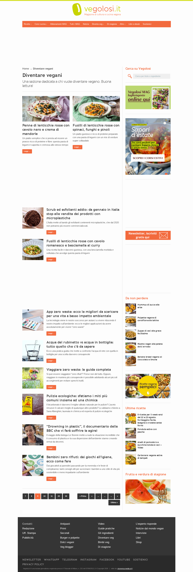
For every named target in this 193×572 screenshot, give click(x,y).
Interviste (141, 533)
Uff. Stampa (29, 533)
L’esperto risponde (146, 523)
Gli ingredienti (106, 533)
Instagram (88, 559)
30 (66, 496)
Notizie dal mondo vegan (150, 528)
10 (44, 496)
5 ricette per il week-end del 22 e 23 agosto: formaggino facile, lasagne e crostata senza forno (150, 420)
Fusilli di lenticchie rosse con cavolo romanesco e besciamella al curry (75, 243)
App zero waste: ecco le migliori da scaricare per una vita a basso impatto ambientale (82, 314)
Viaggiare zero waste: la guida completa (78, 369)
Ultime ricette (135, 408)
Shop (139, 542)
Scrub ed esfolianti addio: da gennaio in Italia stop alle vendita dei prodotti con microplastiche (82, 213)
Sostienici (147, 24)
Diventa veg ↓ (98, 24)
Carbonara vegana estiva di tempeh (150, 456)
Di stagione (112, 24)
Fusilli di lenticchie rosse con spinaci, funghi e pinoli (96, 127)
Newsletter (31, 559)
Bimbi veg (103, 542)
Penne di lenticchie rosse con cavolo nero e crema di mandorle (46, 129)
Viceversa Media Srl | (125, 568)
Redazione (28, 528)
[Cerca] (130, 76)
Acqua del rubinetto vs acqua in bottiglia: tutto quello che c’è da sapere (80, 344)
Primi (63, 528)
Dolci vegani (67, 542)
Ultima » (114, 502)
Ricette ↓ (28, 24)
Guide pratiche (106, 528)
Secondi (64, 533)
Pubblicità (27, 537)
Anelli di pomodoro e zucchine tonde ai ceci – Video (150, 445)
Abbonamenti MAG (58, 24)
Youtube (123, 559)
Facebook (107, 559)
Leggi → (27, 151)
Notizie (86, 24)
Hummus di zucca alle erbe (148, 306)
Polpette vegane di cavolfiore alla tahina (148, 319)
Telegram (69, 559)
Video (101, 523)
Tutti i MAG (75, 24)
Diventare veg (106, 537)
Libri (138, 537)
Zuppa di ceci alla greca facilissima (149, 332)
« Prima (83, 496)
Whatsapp (51, 559)
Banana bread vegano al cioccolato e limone (150, 358)
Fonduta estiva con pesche (147, 430)
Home (25, 68)
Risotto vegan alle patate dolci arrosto (150, 345)
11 (52, 496)
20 (59, 496)
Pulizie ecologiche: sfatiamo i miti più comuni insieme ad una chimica (76, 398)
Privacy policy (33, 564)
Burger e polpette (69, 537)
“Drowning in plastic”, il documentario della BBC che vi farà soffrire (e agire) (82, 428)
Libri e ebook (134, 24)
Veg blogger (66, 546)
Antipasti (65, 523)
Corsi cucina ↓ (41, 24)
